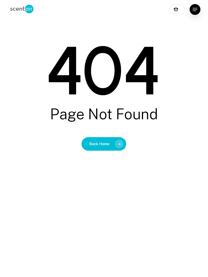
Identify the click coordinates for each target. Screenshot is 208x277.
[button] (195, 9)
